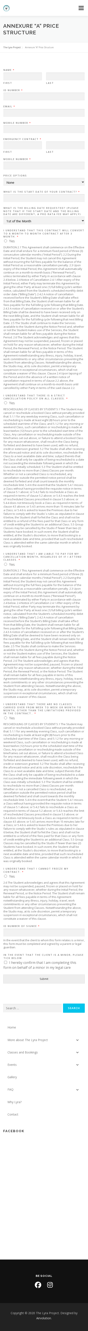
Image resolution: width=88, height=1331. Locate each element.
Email (9, 106)
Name (8, 69)
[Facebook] (38, 1285)
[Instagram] (50, 1285)
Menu (80, 8)
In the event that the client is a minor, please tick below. (43, 956)
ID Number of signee (21, 926)
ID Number (12, 90)
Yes (12, 241)
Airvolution (43, 1318)
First (7, 82)
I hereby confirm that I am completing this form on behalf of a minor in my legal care (39, 965)
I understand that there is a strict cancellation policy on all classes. (35, 397)
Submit (44, 979)
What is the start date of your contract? (41, 191)
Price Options (15, 175)
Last (50, 82)
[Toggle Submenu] (77, 1040)
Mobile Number (17, 122)
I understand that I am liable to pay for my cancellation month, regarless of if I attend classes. (42, 556)
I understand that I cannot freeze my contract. (36, 870)
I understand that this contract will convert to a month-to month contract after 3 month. (43, 233)
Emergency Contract (22, 139)
